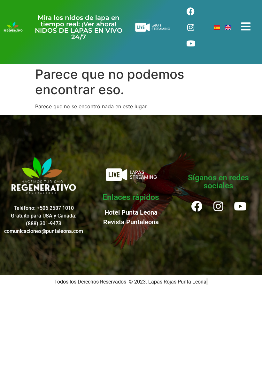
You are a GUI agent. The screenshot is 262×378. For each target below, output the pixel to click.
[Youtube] (191, 43)
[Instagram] (191, 27)
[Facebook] (191, 11)
